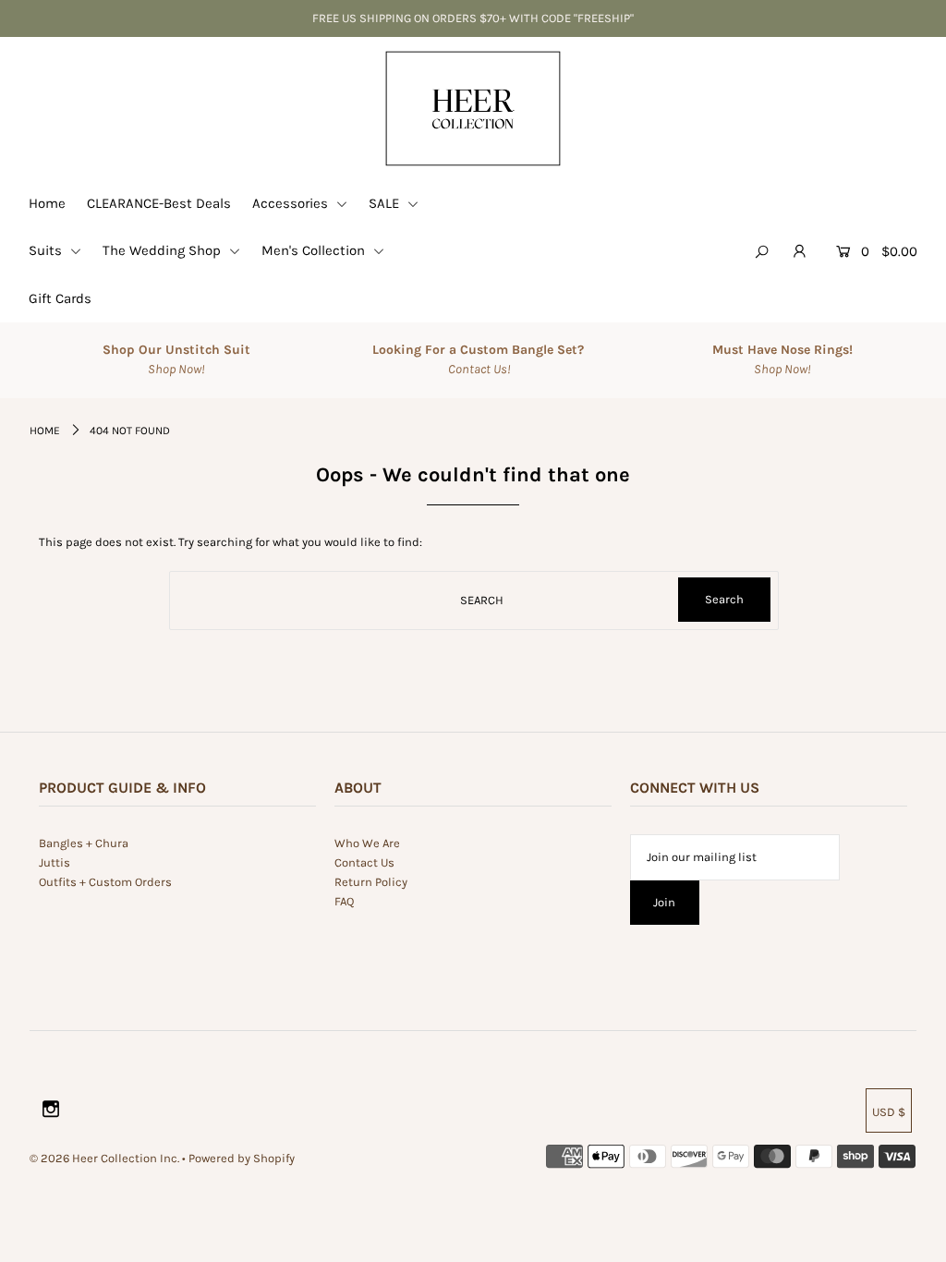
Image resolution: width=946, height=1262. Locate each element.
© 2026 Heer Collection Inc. (104, 1158)
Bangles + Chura (83, 843)
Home (47, 203)
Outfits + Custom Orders (105, 882)
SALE (386, 203)
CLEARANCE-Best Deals (159, 203)
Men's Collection (315, 250)
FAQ (344, 901)
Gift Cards (60, 298)
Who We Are (367, 843)
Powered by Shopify (241, 1158)
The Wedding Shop (163, 250)
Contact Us (364, 862)
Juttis (54, 862)
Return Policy (370, 882)
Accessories (292, 203)
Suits (47, 250)
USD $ (888, 1112)
